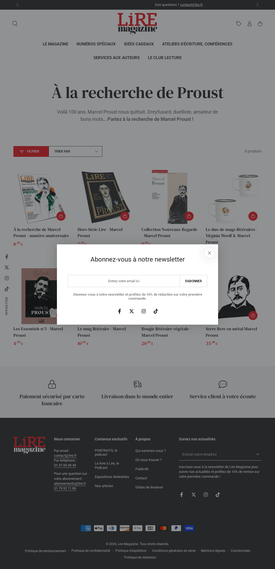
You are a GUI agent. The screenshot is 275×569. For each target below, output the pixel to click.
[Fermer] (209, 253)
